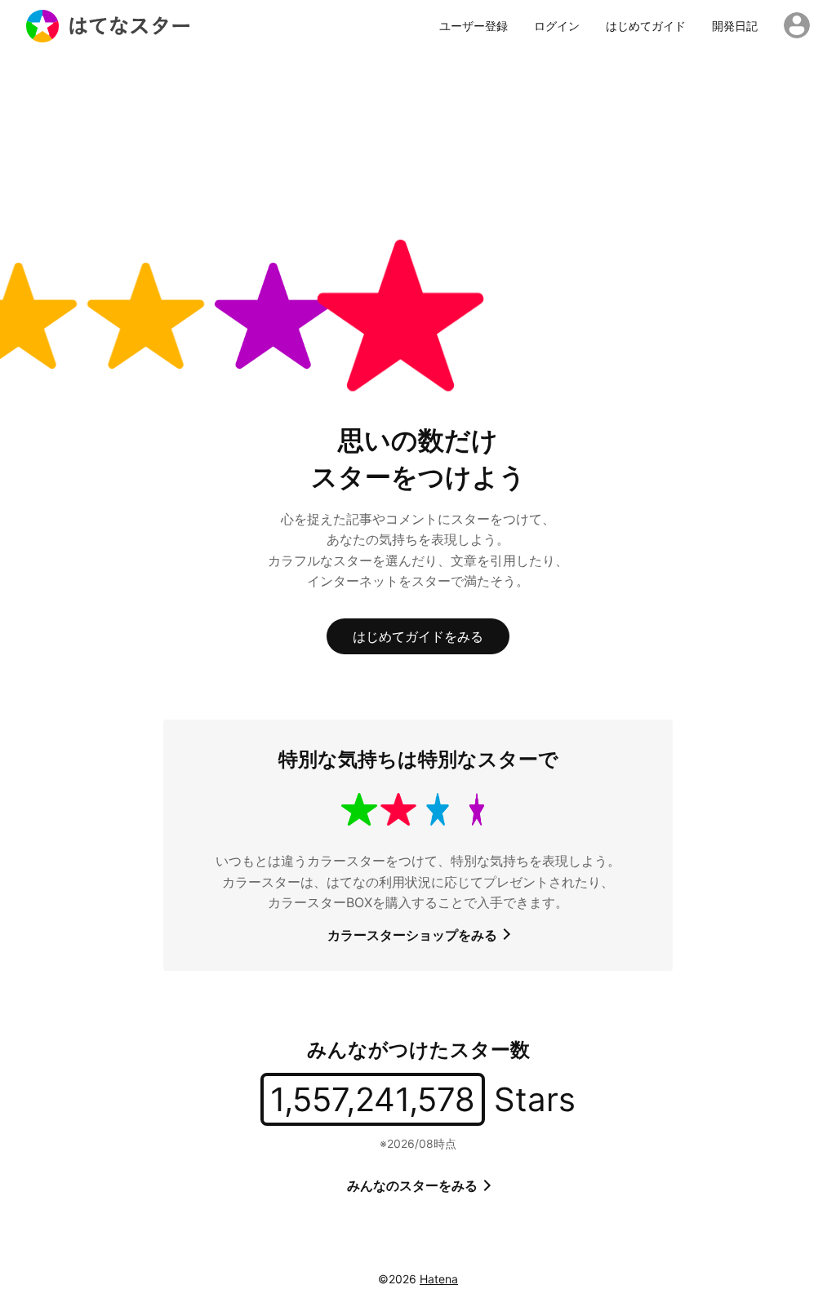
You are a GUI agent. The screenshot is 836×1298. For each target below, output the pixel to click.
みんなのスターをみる (414, 1185)
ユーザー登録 (473, 26)
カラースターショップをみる (413, 935)
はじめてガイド (646, 26)
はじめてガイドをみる (418, 636)
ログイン (557, 26)
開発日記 (735, 26)
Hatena (439, 1279)
